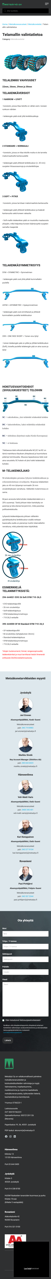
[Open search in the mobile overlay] (25, 10)
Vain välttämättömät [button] (25, 1272)
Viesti (4, 979)
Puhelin (5, 967)
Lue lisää (27, 1268)
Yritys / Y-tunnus (9, 941)
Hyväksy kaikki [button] (40, 1272)
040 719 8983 (27, 728)
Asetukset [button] (35, 1268)
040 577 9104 (27, 849)
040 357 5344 (27, 896)
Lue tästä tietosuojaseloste (12, 1032)
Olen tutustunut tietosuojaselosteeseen (23, 1020)
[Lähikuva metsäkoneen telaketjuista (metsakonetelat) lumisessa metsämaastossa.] (25, 62)
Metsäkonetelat (34, 24)
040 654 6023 (27, 763)
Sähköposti (7, 954)
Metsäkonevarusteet (17, 24)
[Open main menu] (47, 4)
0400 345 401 (27, 810)
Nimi (4, 928)
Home (4, 24)
